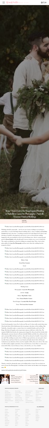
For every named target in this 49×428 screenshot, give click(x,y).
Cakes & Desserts (29, 391)
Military (27, 423)
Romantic (7, 412)
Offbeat (16, 422)
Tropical (27, 415)
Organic (6, 425)
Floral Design (17, 391)
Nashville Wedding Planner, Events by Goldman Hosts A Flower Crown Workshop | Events (32, 380)
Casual (16, 411)
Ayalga (27, 292)
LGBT (37, 412)
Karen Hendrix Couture (26, 298)
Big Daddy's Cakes (26, 295)
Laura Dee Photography (16, 243)
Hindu (26, 425)
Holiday (27, 417)
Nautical (27, 420)
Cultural (27, 409)
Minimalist (7, 420)
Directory (41, 388)
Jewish (37, 411)
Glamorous (7, 422)
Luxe (16, 420)
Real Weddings (24, 207)
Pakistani (37, 417)
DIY (16, 412)
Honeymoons (38, 397)
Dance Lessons (39, 400)
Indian (26, 419)
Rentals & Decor (18, 397)
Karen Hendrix (10, 239)
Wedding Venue (8, 395)
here (23, 365)
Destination (17, 409)
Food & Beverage (18, 392)
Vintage (6, 419)
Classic (6, 411)
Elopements (38, 399)
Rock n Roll (17, 415)
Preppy (37, 420)
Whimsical (7, 415)
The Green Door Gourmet (26, 304)
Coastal (16, 417)
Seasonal (17, 419)
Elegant (6, 414)
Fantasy (27, 412)
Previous (13, 375)
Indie (26, 422)
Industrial (27, 411)
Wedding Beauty (8, 394)
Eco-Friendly (27, 414)
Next (37, 374)
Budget (16, 414)
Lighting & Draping (29, 402)
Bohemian (7, 423)
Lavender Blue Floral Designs (29, 301)
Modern (6, 409)
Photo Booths (28, 392)
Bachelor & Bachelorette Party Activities (29, 396)
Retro (16, 425)
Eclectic (16, 423)
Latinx (37, 414)
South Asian (38, 409)
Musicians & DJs (18, 399)
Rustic (6, 417)
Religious (37, 415)
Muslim (37, 419)
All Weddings (40, 406)
